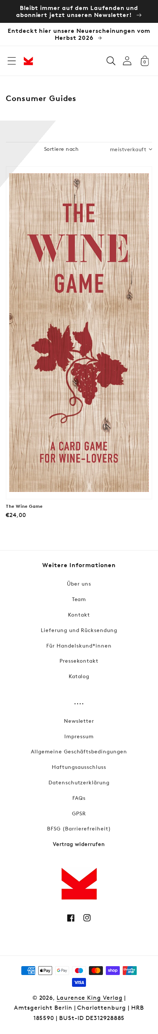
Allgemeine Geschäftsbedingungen (79, 751)
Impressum (79, 736)
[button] (12, 61)
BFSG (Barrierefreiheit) (79, 828)
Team (79, 599)
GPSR (79, 813)
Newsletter (79, 721)
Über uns (79, 583)
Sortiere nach (61, 149)
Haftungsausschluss (79, 767)
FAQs (79, 798)
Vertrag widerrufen (79, 844)
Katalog (79, 676)
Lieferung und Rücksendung (79, 630)
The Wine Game (24, 506)
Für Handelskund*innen (78, 645)
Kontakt (79, 614)
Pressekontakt (79, 660)
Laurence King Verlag (89, 997)
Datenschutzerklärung (79, 782)
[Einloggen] (127, 60)
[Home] (28, 60)
